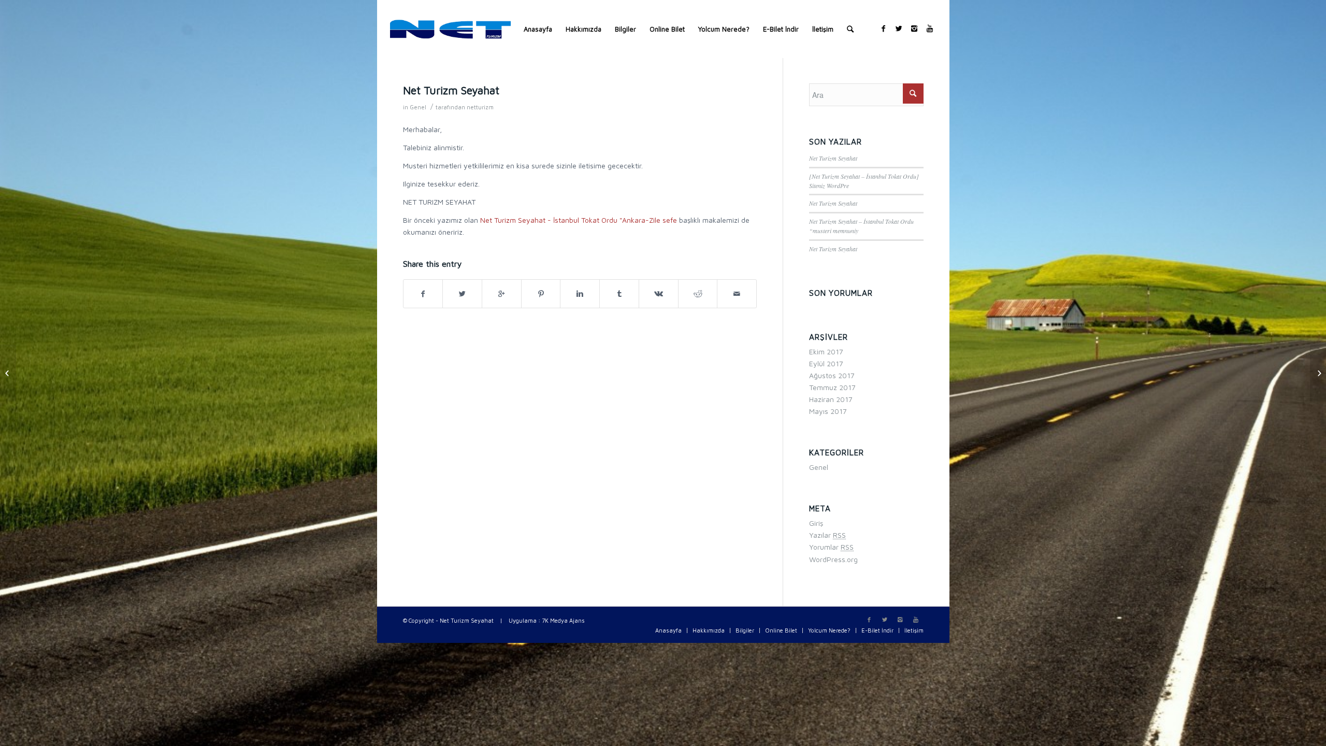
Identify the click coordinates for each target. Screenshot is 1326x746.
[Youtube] (930, 28)
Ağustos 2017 (832, 375)
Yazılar (827, 534)
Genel (418, 107)
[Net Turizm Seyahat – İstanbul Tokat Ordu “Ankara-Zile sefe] (8, 373)
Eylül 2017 (826, 363)
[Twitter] (898, 28)
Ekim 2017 (826, 351)
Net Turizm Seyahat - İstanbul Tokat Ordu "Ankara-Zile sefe (578, 220)
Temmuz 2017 (832, 387)
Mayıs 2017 (828, 411)
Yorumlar (831, 546)
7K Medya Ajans (563, 620)
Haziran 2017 (831, 399)
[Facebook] (883, 28)
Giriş (816, 523)
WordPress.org (833, 559)
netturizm (480, 107)
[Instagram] (914, 28)
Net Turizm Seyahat (451, 90)
